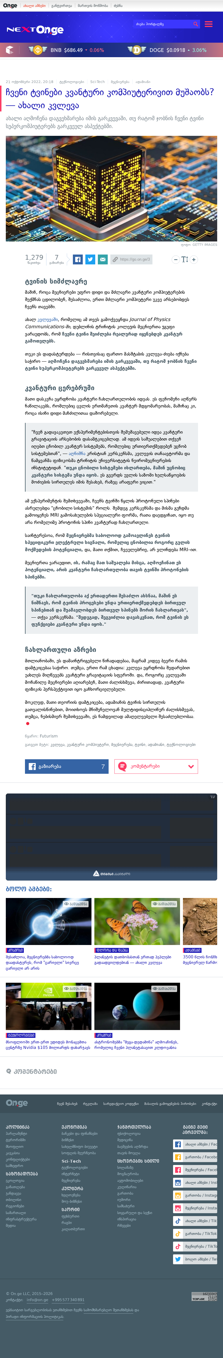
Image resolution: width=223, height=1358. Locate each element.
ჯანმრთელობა (134, 1127)
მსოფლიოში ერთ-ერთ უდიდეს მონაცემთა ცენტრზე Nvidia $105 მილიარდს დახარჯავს (47, 1016)
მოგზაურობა (128, 1174)
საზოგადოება (22, 1174)
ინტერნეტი (71, 1174)
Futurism (49, 736)
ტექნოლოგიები (72, 82)
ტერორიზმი (16, 1140)
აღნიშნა (77, 453)
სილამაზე (125, 1167)
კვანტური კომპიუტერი (88, 744)
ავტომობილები (130, 1180)
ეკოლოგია (15, 1180)
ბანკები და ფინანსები (80, 1133)
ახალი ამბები (34, 5)
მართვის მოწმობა (93, 5)
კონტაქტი (209, 1104)
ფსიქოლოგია (129, 1133)
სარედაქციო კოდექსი (121, 1104)
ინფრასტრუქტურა (21, 1219)
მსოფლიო (15, 1146)
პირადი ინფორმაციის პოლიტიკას (34, 1316)
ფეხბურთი (70, 1216)
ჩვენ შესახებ (67, 1104)
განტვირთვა (61, 5)
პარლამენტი (16, 1133)
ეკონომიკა (74, 1127)
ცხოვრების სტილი (138, 1161)
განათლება (15, 1187)
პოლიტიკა (18, 1127)
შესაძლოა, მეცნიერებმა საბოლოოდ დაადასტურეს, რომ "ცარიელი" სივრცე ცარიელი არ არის (47, 934)
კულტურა (72, 1188)
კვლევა (57, 744)
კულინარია (126, 1187)
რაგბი (67, 1222)
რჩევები (124, 1225)
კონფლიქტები (18, 1159)
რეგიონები (15, 1206)
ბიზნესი (68, 1140)
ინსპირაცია (126, 1219)
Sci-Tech (97, 82)
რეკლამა (90, 1104)
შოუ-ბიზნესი (72, 1201)
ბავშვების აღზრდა (132, 1146)
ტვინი (140, 744)
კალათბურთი (73, 1229)
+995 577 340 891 (68, 1300)
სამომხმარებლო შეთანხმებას (108, 1310)
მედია (11, 1225)
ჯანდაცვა (13, 1193)
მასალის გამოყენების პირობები (170, 1104)
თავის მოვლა (128, 1153)
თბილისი (13, 1200)
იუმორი (123, 1200)
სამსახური (125, 1206)
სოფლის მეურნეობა (79, 1153)
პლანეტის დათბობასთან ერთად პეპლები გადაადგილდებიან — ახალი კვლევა (135, 932)
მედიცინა (125, 1140)
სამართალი (16, 1213)
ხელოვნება (71, 1195)
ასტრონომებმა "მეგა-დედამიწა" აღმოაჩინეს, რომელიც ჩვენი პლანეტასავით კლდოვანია (135, 1016)
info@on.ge (37, 1300)
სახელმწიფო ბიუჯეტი (80, 1146)
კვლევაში (47, 319)
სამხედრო (14, 1166)
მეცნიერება (120, 82)
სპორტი (71, 1209)
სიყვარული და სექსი (134, 1213)
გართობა (125, 1193)
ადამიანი (143, 82)
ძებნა (118, 5)
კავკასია (13, 1153)
